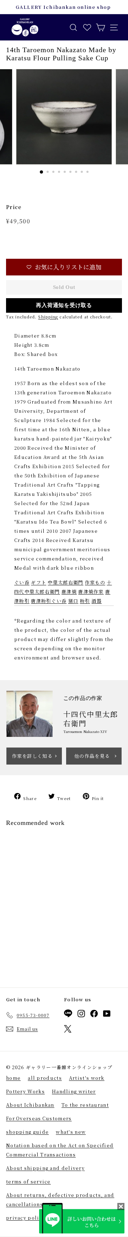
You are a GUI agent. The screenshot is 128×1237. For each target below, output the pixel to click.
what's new (71, 1131)
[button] (64, 267)
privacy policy (25, 1217)
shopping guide (27, 1131)
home (13, 1077)
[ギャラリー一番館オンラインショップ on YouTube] (107, 1015)
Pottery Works (25, 1091)
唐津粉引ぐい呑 (48, 600)
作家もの (95, 582)
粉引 (85, 600)
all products (45, 1077)
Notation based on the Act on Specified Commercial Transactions (59, 1150)
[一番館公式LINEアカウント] (68, 1014)
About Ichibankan (30, 1104)
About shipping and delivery (45, 1168)
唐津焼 (69, 591)
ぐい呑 (22, 582)
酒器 (96, 600)
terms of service (28, 1181)
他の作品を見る (92, 755)
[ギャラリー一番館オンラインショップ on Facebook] (94, 1015)
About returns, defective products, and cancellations (60, 1200)
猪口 (73, 600)
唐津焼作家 (91, 591)
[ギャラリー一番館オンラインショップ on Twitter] (67, 1030)
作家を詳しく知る (32, 755)
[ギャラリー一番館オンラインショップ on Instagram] (81, 1015)
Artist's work (87, 1077)
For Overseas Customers (39, 1118)
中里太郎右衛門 (65, 582)
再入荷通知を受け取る (64, 305)
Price (14, 206)
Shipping (48, 316)
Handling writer (74, 1091)
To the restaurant (85, 1104)
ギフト (38, 582)
